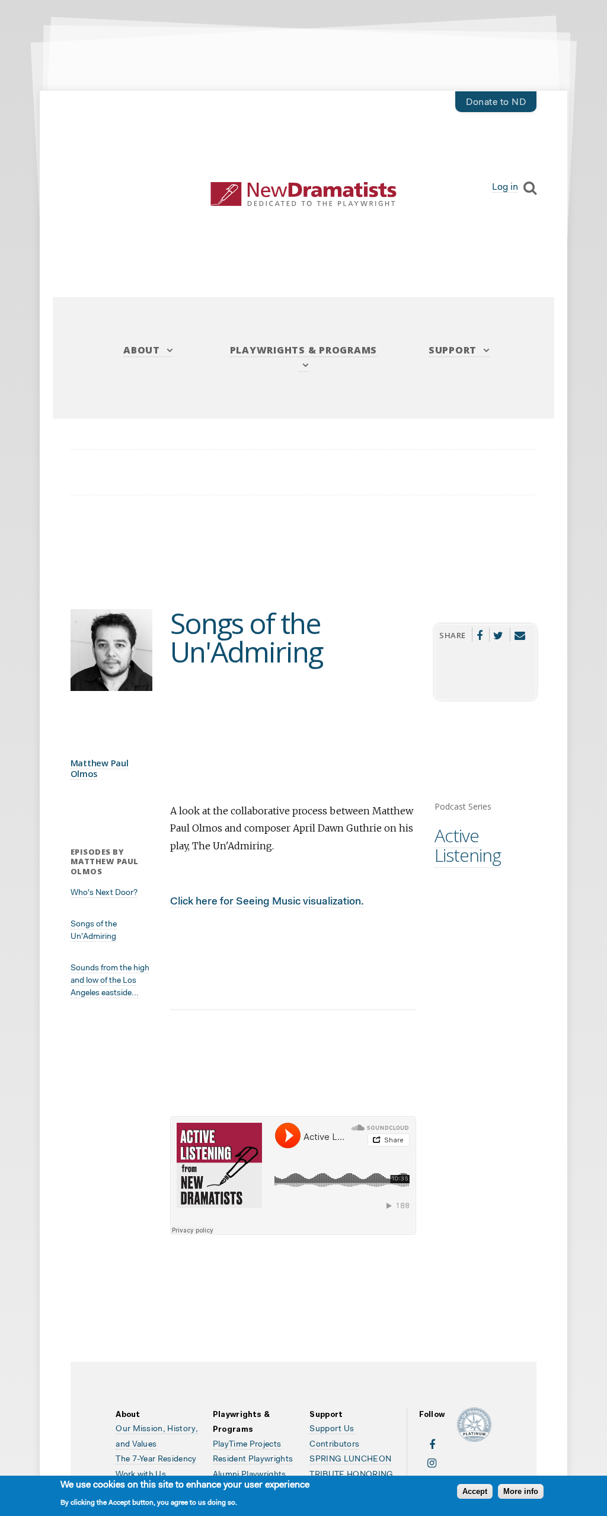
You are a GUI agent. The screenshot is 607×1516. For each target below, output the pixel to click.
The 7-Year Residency (156, 1460)
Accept (474, 1491)
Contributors (334, 1445)
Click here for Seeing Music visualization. (267, 902)
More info (520, 1491)
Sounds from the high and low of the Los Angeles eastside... (110, 981)
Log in (505, 187)
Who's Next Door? (104, 893)
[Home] (303, 194)
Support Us (331, 1429)
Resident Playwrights (253, 1460)
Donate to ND (496, 102)
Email (519, 635)
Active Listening (468, 845)
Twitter (499, 635)
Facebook (479, 635)
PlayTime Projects (247, 1445)
